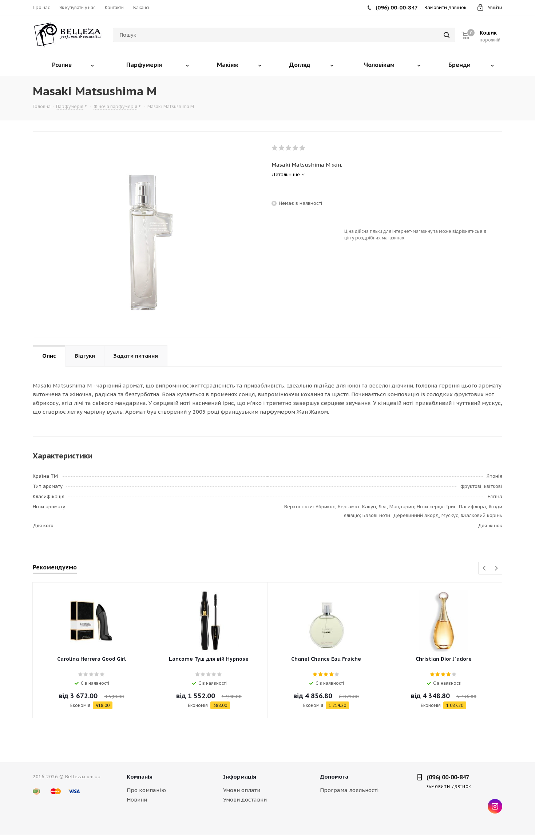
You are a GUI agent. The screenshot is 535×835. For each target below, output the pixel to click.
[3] (288, 148)
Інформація (239, 776)
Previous (485, 568)
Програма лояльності (349, 790)
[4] (295, 148)
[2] (281, 148)
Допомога (334, 776)
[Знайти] (446, 35)
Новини (137, 799)
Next (496, 568)
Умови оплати (241, 790)
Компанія (139, 776)
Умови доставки (245, 799)
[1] (275, 148)
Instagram (495, 806)
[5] (302, 148)
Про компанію (146, 790)
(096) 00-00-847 (448, 777)
